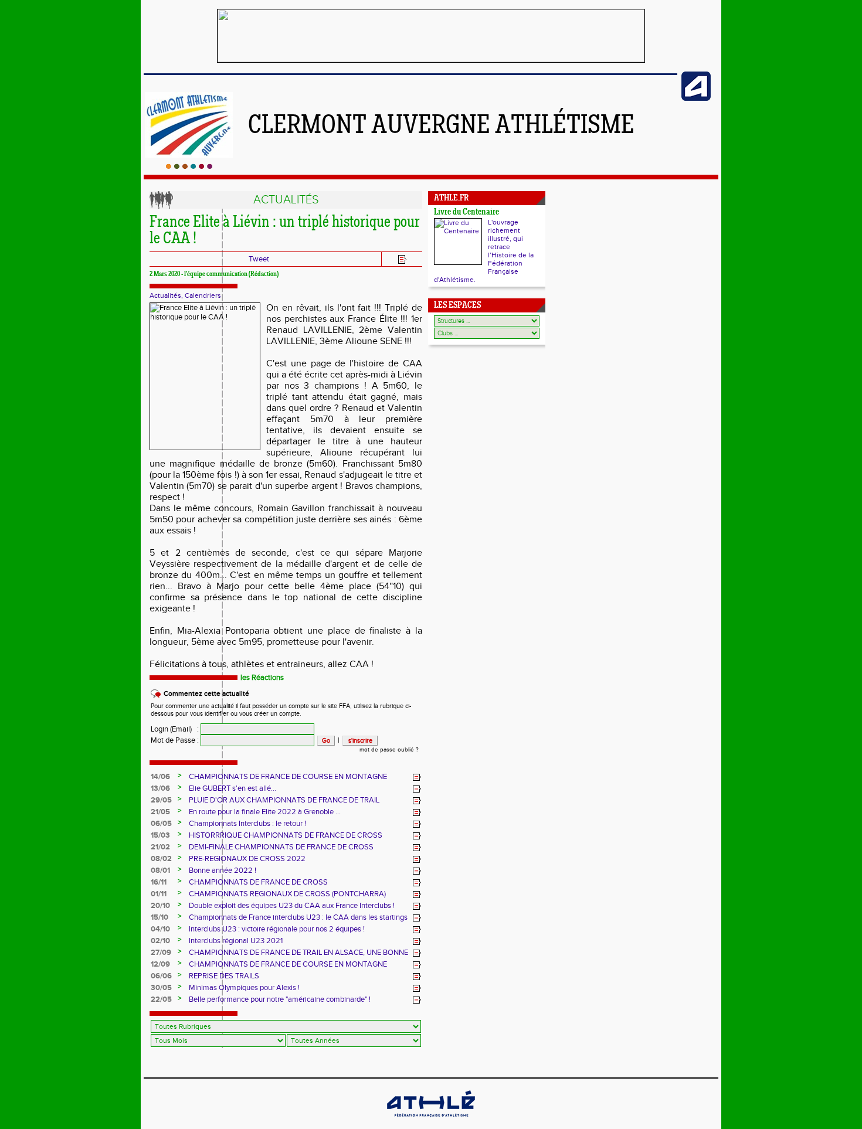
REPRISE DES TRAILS (224, 976)
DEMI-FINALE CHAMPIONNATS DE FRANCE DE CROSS (281, 847)
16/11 (159, 882)
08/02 (161, 858)
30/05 (161, 987)
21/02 (160, 847)
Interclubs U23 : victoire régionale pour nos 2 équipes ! (277, 929)
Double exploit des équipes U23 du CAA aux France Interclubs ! (292, 905)
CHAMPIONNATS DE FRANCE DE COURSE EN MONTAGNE (288, 776)
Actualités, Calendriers (185, 295)
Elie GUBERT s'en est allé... (232, 788)
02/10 (160, 941)
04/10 (160, 929)
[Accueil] (189, 166)
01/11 (159, 894)
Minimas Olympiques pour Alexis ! (244, 987)
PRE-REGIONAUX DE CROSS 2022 (247, 858)
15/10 (159, 917)
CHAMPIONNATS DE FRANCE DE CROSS (258, 882)
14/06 (160, 776)
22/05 (161, 999)
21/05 (160, 812)
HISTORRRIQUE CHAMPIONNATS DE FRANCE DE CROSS (285, 835)
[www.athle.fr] (696, 98)
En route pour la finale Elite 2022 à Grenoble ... (265, 812)
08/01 (160, 870)
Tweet (259, 259)
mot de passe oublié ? (389, 749)
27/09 (161, 952)
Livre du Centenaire (466, 212)
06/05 (161, 823)
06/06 (161, 976)
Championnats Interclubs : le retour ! (247, 823)
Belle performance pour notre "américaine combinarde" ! (280, 999)
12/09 (160, 964)
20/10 (160, 905)
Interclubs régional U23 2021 (236, 941)
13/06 (160, 788)
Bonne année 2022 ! (222, 870)
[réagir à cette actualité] (417, 777)
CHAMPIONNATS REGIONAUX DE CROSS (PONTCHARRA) (287, 894)
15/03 (160, 835)
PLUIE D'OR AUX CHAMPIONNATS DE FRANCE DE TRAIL (284, 800)
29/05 (161, 800)
